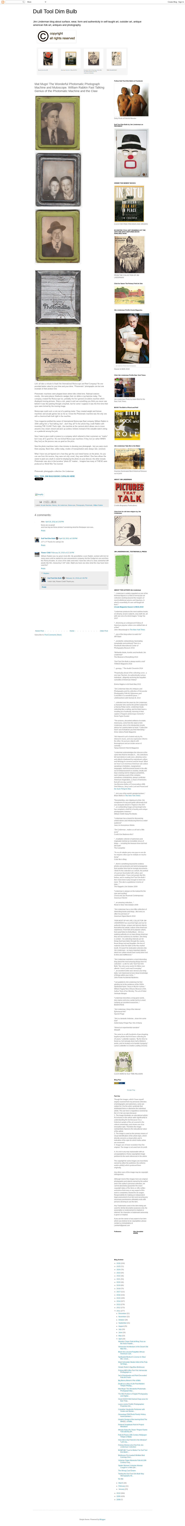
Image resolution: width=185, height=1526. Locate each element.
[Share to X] (50, 502)
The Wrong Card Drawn (127, 1471)
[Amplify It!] (39, 494)
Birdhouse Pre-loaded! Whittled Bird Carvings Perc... (131, 1456)
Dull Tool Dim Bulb (55, 11)
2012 (119, 1308)
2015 (119, 1298)
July (120, 1329)
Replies (46, 573)
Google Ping (131, 1090)
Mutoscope (71, 505)
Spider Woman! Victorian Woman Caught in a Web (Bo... (130, 1466)
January (122, 1489)
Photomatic (88, 505)
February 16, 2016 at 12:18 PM (62, 553)
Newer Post (39, 631)
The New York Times (137, 630)
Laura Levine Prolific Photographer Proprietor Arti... (131, 1405)
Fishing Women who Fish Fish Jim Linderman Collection (130, 1446)
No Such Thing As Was (122, 789)
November (123, 1317)
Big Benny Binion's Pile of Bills (129, 1380)
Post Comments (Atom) (53, 635)
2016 (119, 1295)
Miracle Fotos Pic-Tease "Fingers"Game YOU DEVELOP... (132, 1431)
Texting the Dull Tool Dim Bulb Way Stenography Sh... (131, 1475)
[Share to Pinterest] (55, 502)
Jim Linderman (62, 505)
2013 (119, 1304)
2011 (119, 1311)
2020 (119, 1282)
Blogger (102, 1519)
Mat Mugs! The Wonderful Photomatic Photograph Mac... (132, 1390)
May (120, 1336)
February (122, 1486)
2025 (119, 1266)
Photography (80, 505)
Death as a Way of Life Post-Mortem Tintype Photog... (131, 1385)
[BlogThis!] (47, 502)
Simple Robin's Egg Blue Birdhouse (131, 1367)
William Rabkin (98, 505)
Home (72, 631)
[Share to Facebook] (52, 502)
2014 (119, 1301)
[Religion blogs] (119, 1084)
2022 (119, 1276)
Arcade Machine (46, 505)
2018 (119, 1289)
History (54, 505)
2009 (119, 1496)
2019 (119, 1285)
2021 (119, 1279)
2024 (119, 1269)
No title (120, 1479)
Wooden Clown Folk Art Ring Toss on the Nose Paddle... (131, 1342)
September (123, 1323)
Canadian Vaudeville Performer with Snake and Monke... (131, 1410)
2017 (119, 1292)
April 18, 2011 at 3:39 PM (68, 538)
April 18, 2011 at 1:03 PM (54, 522)
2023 (119, 1273)
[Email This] (44, 502)
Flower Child (46, 553)
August (121, 1326)
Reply (43, 531)
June (121, 1332)
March (121, 1483)
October (122, 1320)
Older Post (104, 631)
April (120, 1339)
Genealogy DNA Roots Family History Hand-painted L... (132, 1415)
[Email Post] (40, 502)
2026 (119, 1263)
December (123, 1313)
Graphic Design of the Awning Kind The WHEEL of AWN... (132, 1420)
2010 (119, 1493)
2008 (119, 1500)
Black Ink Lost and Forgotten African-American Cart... (131, 1353)
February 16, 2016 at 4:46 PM (76, 578)
